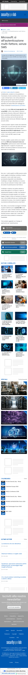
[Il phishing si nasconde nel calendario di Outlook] (21, 284)
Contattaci (11, 637)
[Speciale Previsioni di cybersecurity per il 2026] (14, 447)
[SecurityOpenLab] (8, 14)
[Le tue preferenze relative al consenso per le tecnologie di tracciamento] (21, 673)
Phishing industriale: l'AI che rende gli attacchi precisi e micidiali (6, 337)
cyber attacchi (10, 92)
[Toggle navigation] (25, 14)
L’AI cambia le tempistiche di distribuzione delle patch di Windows (21, 276)
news (8, 29)
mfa (14, 232)
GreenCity (19, 618)
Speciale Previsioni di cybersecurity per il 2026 (14, 452)
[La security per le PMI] (14, 388)
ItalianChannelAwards (18, 621)
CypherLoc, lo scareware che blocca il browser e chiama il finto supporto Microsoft (7, 307)
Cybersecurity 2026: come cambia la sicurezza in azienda (14, 437)
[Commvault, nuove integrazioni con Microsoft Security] (7, 347)
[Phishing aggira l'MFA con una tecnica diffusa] (21, 299)
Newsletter (5, 20)
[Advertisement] (14, 588)
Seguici (22, 251)
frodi (4, 92)
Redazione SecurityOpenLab (9, 51)
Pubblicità (21, 634)
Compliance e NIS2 (7, 423)
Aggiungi (22, 247)
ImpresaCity (22, 1)
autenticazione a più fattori (18, 105)
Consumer (24, 84)
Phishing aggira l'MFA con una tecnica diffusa (20, 306)
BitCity (6, 616)
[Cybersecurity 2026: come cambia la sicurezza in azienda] (14, 432)
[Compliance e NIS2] (14, 418)
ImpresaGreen (7, 621)
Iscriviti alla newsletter (14, 607)
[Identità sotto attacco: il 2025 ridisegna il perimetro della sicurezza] (21, 347)
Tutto (25, 478)
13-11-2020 (20, 51)
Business (18, 84)
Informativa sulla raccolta (8, 673)
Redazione (7, 634)
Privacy (17, 662)
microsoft (8, 232)
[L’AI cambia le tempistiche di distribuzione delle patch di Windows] (21, 269)
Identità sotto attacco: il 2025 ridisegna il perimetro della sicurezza (20, 354)
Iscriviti (22, 242)
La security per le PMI (7, 393)
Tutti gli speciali (22, 379)
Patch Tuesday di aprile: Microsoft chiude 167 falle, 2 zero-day (20, 322)
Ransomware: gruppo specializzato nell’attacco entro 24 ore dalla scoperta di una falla (20, 338)
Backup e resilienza (7, 408)
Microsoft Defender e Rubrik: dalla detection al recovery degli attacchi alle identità (7, 322)
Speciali (13, 630)
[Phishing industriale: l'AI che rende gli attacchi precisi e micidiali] (7, 331)
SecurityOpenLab (10, 618)
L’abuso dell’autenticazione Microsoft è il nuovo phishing (6, 291)
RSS (18, 637)
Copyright (14, 634)
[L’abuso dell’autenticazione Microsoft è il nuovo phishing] (7, 284)
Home (4, 29)
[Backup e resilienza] (14, 403)
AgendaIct (14, 624)
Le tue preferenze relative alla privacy (15, 671)
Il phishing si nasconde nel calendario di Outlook (20, 291)
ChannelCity (14, 1)
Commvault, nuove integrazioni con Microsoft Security (6, 354)
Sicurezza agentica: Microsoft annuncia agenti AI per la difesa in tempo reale (7, 276)
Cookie (11, 662)
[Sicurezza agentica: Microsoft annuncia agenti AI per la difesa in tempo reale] (7, 269)
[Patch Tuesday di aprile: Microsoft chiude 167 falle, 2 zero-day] (21, 315)
